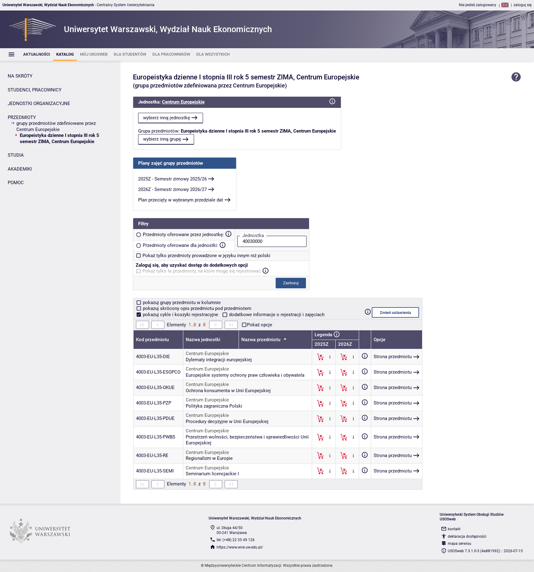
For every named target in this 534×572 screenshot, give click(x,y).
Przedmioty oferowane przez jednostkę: (183, 234)
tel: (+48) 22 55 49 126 (236, 540)
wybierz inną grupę (162, 139)
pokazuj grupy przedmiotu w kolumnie (181, 302)
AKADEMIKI (20, 169)
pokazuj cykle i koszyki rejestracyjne (180, 314)
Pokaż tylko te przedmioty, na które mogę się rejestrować (201, 271)
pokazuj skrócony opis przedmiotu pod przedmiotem (196, 308)
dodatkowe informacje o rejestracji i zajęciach (276, 314)
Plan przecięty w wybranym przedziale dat (180, 200)
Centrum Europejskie (183, 102)
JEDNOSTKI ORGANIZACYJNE (39, 103)
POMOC (16, 182)
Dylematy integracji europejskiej (219, 359)
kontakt (454, 529)
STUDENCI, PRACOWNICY (34, 90)
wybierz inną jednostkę (166, 118)
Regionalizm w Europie (209, 458)
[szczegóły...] (330, 356)
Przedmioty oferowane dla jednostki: (180, 245)
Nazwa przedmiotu (261, 339)
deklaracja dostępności (467, 536)
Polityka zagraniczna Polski (214, 406)
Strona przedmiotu (393, 356)
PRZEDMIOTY (22, 117)
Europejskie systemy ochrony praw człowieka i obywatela (245, 375)
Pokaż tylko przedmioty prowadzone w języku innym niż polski (206, 255)
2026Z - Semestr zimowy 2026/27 (172, 189)
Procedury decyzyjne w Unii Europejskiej (227, 421)
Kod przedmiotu (152, 339)
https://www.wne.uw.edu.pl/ (240, 547)
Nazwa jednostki (203, 339)
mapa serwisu (459, 543)
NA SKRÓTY (20, 76)
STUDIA (16, 155)
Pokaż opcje (259, 325)
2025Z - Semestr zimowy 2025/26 (172, 179)
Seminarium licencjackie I (212, 474)
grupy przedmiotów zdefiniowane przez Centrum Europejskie (56, 126)
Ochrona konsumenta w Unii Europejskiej (228, 390)
